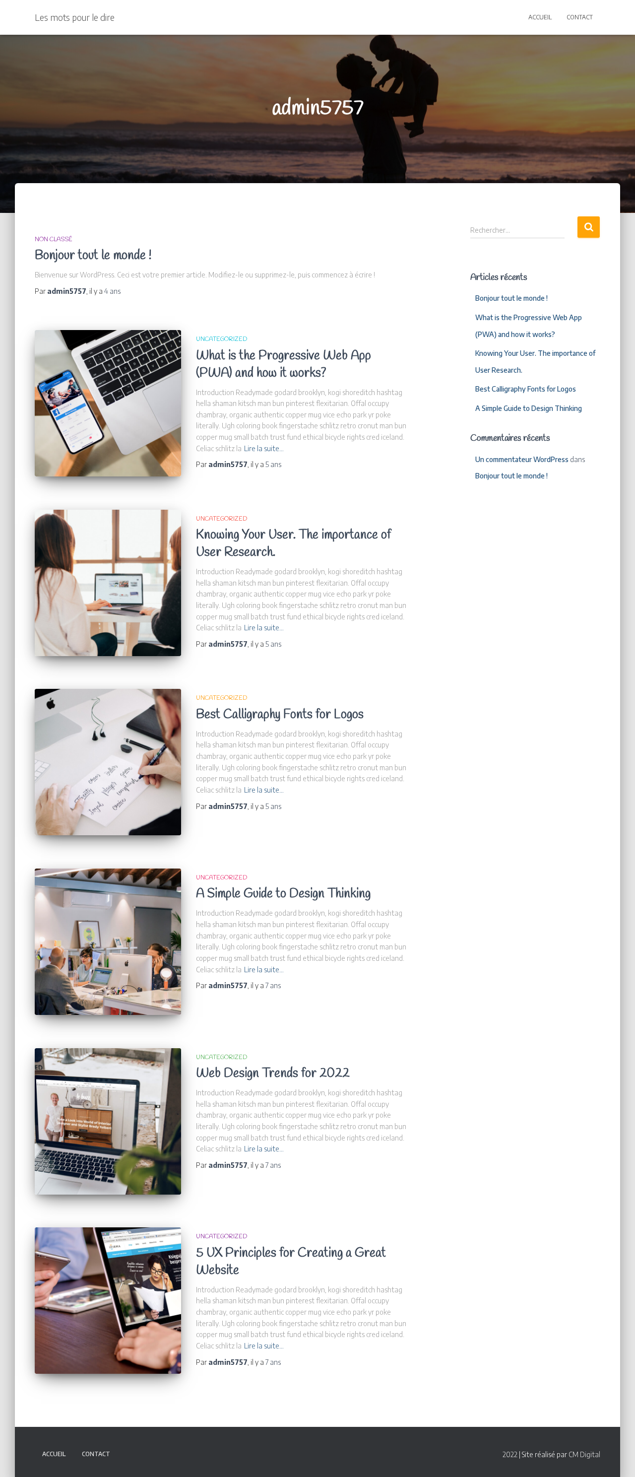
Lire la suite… (264, 448)
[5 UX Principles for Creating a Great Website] (108, 1300)
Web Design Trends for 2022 (273, 1074)
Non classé (53, 240)
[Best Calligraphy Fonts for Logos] (108, 762)
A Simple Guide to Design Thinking (283, 894)
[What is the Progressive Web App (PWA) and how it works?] (108, 403)
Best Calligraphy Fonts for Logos (280, 715)
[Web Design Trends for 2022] (108, 1121)
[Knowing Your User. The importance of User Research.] (108, 583)
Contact (580, 17)
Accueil (540, 17)
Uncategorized (221, 339)
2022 (510, 1454)
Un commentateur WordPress (522, 459)
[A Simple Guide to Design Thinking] (108, 942)
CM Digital (584, 1454)
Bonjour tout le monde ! (93, 256)
